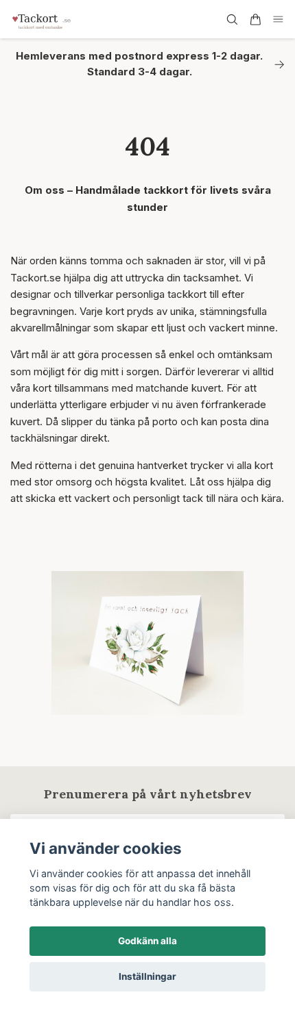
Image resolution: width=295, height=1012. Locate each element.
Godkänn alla (147, 940)
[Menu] (278, 19)
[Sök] (232, 19)
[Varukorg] (255, 19)
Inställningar (147, 976)
